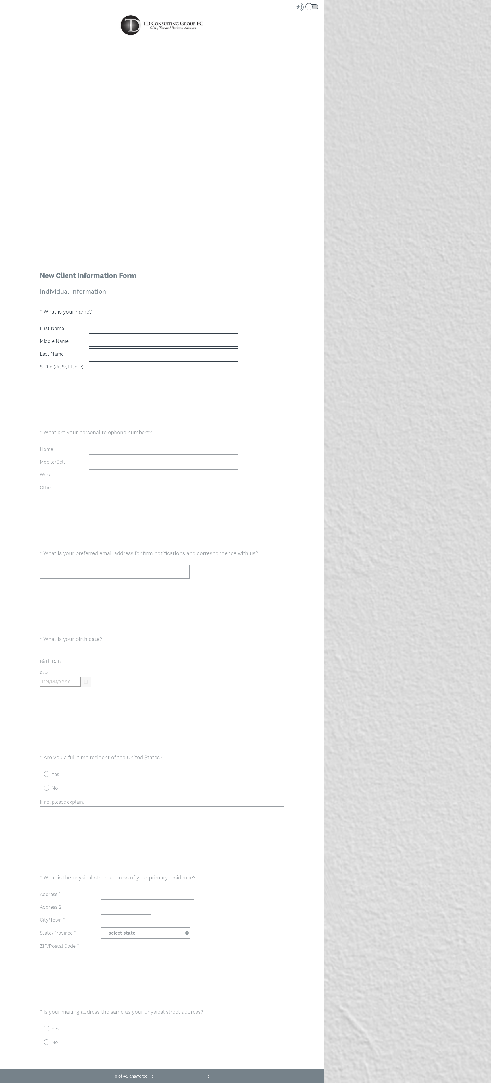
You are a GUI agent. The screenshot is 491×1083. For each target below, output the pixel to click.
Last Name (52, 354)
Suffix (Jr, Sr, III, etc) (62, 367)
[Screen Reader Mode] (308, 7)
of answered (131, 1076)
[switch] (319, 6)
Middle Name (54, 341)
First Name (52, 328)
